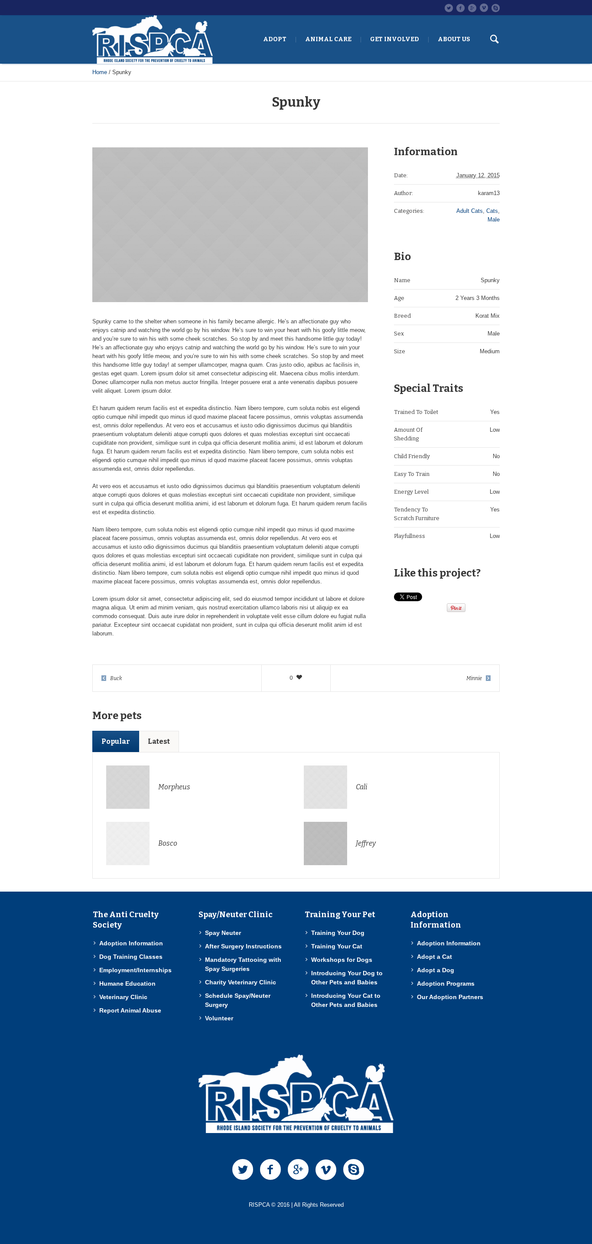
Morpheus (174, 787)
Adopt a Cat (434, 956)
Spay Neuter (223, 932)
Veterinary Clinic (123, 996)
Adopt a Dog (435, 970)
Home (99, 72)
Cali (362, 787)
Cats (492, 211)
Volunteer (219, 1018)
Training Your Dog (337, 932)
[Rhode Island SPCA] (296, 1094)
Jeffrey (366, 843)
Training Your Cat (336, 946)
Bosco (167, 843)
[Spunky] (230, 224)
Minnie (474, 678)
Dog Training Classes (131, 956)
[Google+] (472, 7)
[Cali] (325, 786)
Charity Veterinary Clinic (240, 982)
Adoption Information (131, 943)
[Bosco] (128, 843)
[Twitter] (448, 7)
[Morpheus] (128, 786)
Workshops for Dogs (341, 959)
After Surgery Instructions (243, 946)
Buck (116, 678)
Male (494, 219)
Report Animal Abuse (130, 1010)
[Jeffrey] (325, 843)
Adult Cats (469, 211)
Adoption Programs (446, 983)
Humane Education (127, 983)
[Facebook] (460, 7)
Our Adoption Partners (450, 996)
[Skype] (495, 7)
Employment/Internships (135, 970)
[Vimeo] (483, 7)
